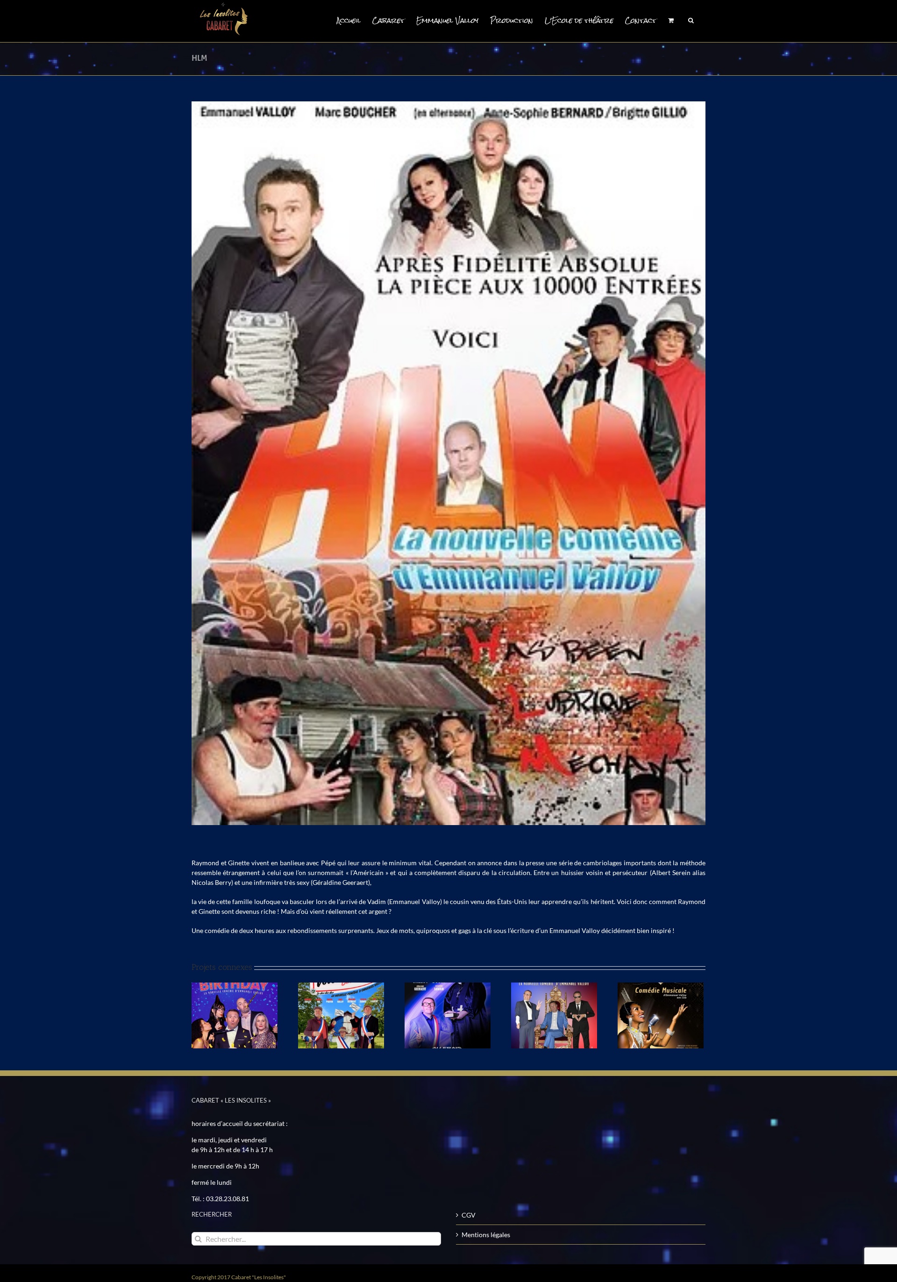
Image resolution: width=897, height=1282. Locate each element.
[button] (691, 19)
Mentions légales (486, 1235)
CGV (469, 1215)
